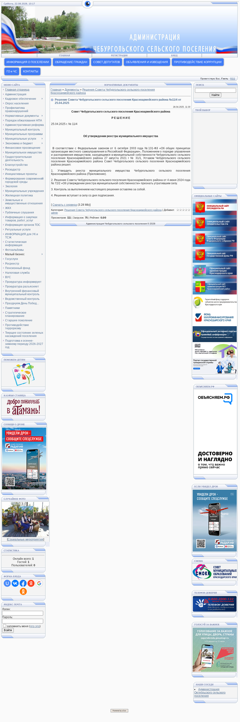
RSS (232, 78)
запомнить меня (17, 626)
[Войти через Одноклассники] (23, 591)
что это (35, 626)
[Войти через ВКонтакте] (15, 583)
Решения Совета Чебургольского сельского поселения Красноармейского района (113, 210)
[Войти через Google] (39, 583)
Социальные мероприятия (25, 539)
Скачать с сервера (64, 204)
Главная (64, 55)
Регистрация (119, 55)
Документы (72, 89)
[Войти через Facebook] (23, 583)
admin (54, 212)
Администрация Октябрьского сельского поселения (210, 692)
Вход (174, 55)
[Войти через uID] (7, 583)
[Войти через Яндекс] (31, 583)
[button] (88, 6)
